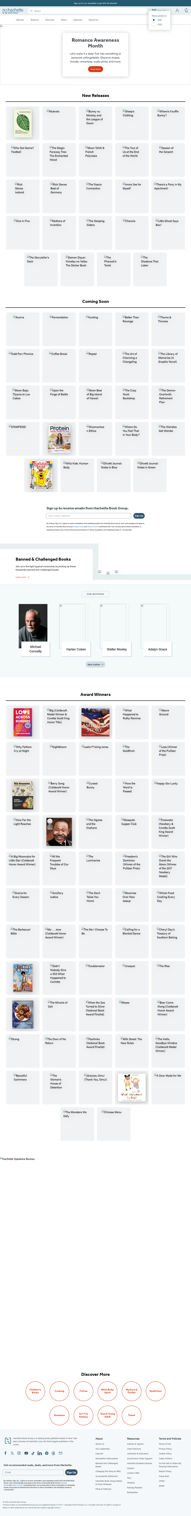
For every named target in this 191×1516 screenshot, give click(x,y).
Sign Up (139, 515)
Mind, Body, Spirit (107, 1391)
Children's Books (35, 1391)
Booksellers (132, 1492)
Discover (49, 19)
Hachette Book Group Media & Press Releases (109, 1482)
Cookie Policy (165, 1453)
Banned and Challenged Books (107, 1465)
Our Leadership (103, 1448)
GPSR (161, 1485)
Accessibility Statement (107, 1476)
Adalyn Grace (157, 649)
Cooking (59, 1391)
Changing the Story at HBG (108, 1471)
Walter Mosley (117, 649)
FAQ (129, 1477)
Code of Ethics (165, 1458)
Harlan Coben (76, 649)
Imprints (77, 19)
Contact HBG (133, 1472)
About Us (93, 19)
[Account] (177, 10)
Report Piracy (165, 1471)
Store (64, 19)
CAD (159, 24)
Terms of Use (165, 1443)
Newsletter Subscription (107, 1458)
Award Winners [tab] (95, 694)
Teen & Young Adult (107, 1415)
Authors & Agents (135, 1443)
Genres (20, 19)
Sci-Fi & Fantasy (83, 1415)
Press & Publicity (103, 1488)
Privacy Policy (165, 1448)
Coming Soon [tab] (95, 301)
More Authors (94, 664)
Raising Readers (134, 1487)
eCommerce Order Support (139, 1458)
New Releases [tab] (95, 95)
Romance (59, 1415)
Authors (34, 19)
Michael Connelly (35, 648)
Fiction (84, 1391)
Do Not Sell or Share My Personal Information (170, 1465)
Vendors (131, 1482)
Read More (95, 69)
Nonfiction (156, 1391)
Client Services (134, 1448)
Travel (131, 1415)
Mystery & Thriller (131, 1391)
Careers (130, 1468)
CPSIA (162, 1480)
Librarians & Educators (137, 1453)
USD (159, 19)
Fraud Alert (164, 1476)
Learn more (21, 577)
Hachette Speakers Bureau (139, 1463)
